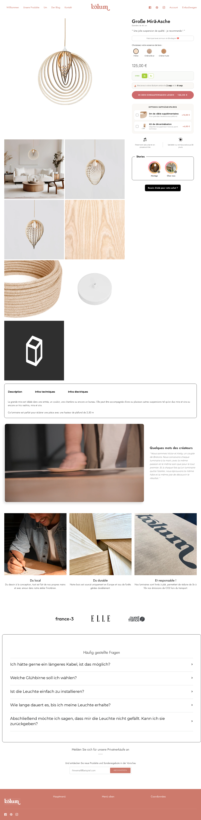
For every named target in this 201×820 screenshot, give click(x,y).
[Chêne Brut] (149, 51)
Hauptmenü (59, 796)
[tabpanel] (100, 407)
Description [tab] (15, 391)
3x (144, 75)
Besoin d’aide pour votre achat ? (163, 188)
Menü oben (108, 796)
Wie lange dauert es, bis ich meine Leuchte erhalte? (60, 705)
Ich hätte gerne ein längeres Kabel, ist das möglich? (60, 664)
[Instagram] (16, 814)
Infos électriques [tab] (78, 391)
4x (151, 75)
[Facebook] (5, 814)
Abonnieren (120, 770)
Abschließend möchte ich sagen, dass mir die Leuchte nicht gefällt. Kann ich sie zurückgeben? (87, 721)
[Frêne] (136, 51)
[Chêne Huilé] (163, 51)
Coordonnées (158, 796)
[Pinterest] (11, 814)
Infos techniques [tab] (45, 391)
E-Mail (74, 773)
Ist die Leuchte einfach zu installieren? (47, 691)
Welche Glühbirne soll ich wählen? (43, 677)
